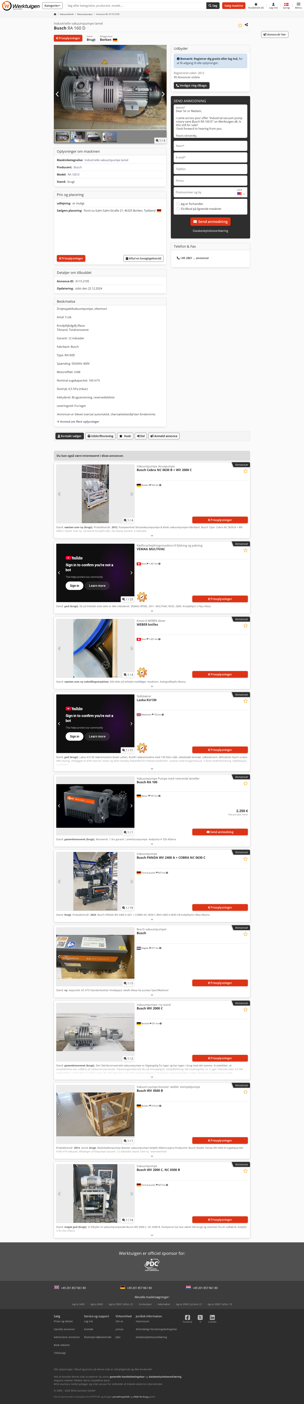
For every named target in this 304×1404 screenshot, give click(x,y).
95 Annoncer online (187, 77)
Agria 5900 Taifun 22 (121, 1304)
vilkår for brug (140, 1396)
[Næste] (163, 94)
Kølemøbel (164, 1304)
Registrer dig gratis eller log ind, (216, 59)
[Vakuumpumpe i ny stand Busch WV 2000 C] (95, 1032)
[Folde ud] (152, 535)
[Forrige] (57, 94)
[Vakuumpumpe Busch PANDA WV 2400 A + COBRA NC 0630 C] (95, 881)
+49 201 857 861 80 (73, 1288)
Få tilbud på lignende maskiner (201, 209)
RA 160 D (74, 174)
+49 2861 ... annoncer (194, 258)
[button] (298, 5)
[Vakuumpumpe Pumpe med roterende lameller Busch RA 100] (95, 806)
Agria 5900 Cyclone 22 (189, 1304)
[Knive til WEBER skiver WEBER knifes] (95, 648)
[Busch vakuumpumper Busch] (95, 956)
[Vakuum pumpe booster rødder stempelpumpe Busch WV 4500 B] (95, 1114)
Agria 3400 (78, 1304)
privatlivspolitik (121, 1396)
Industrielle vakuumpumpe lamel (106, 160)
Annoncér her (276, 34)
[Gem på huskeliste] (240, 25)
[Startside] (55, 14)
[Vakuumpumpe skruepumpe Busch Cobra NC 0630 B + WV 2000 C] (95, 494)
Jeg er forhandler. (192, 204)
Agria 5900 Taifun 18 (220, 1304)
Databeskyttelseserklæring (210, 231)
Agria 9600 (96, 1304)
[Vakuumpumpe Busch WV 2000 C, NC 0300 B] (95, 1193)
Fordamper (145, 1304)
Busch (78, 167)
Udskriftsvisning (101, 436)
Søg (214, 6)
